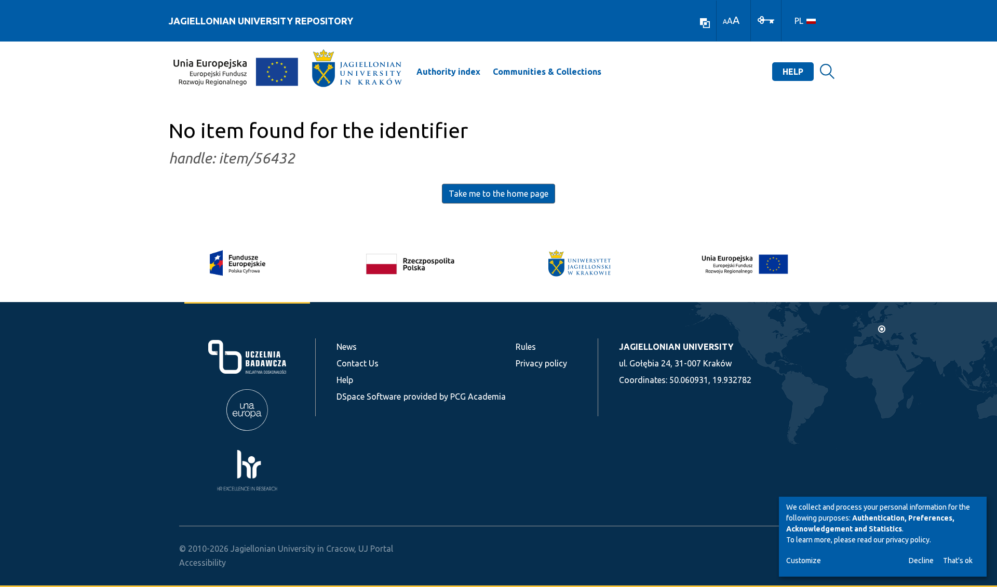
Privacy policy (541, 363)
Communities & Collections (547, 71)
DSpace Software (368, 396)
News (346, 346)
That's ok (958, 560)
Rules (526, 346)
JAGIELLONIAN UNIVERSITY (676, 346)
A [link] (725, 21)
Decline (921, 560)
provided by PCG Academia (454, 396)
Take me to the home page (498, 193)
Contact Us (357, 363)
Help (793, 71)
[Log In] (766, 19)
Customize (803, 560)
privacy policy (907, 540)
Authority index (448, 71)
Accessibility (202, 562)
